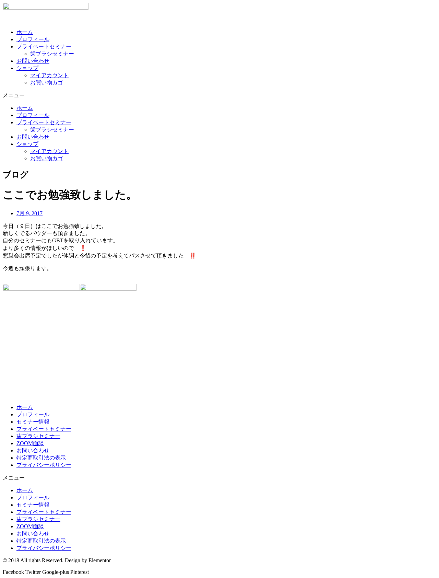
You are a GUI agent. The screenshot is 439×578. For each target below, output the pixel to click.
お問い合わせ (32, 61)
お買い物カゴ (46, 82)
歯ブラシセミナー (52, 54)
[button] (219, 95)
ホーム (24, 32)
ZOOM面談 (30, 443)
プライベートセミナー (43, 46)
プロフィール (32, 39)
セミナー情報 (32, 422)
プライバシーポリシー (43, 465)
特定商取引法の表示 (41, 458)
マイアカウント (49, 75)
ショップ (27, 68)
